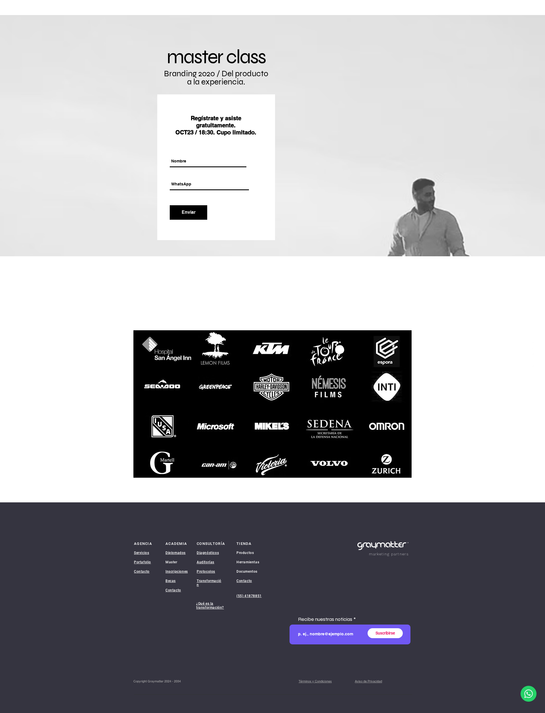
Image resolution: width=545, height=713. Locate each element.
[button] (315, 681)
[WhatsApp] (535, 356)
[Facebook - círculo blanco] (535, 344)
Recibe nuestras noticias (325, 619)
